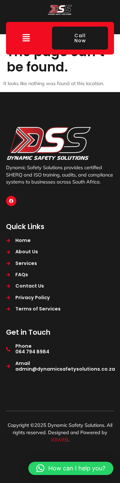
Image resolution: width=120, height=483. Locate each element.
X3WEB (59, 440)
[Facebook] (11, 201)
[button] (26, 38)
